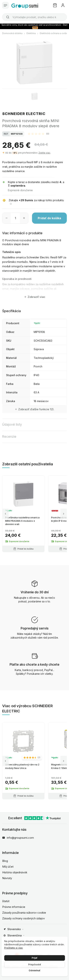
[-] (6, 218)
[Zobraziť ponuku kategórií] (5, 5)
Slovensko (14, 929)
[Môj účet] (63, 5)
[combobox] (34, 17)
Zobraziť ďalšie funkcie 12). (36, 409)
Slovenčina (14, 935)
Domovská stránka (12, 33)
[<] (5, 514)
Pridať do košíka (49, 218)
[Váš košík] (55, 5)
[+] (24, 218)
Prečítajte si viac (13, 947)
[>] (63, 514)
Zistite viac (44, 152)
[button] (38, 133)
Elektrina (31, 33)
